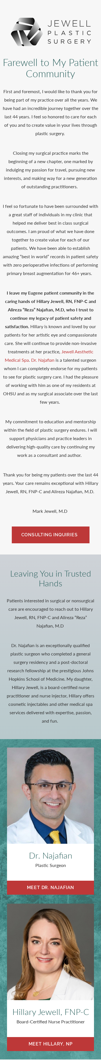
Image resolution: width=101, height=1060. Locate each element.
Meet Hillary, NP (51, 1044)
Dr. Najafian (42, 360)
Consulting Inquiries (49, 534)
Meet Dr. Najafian (50, 887)
